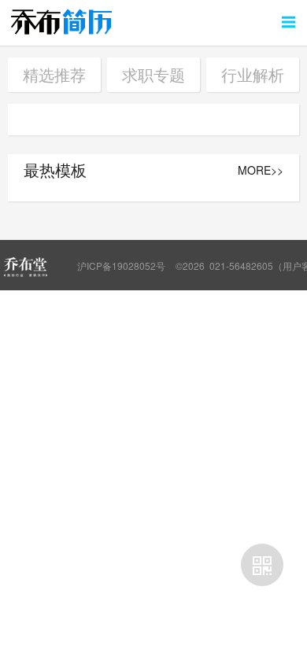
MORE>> (260, 170)
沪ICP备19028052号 (121, 265)
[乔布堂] (25, 266)
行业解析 (252, 74)
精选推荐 (54, 74)
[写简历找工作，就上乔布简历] (61, 21)
